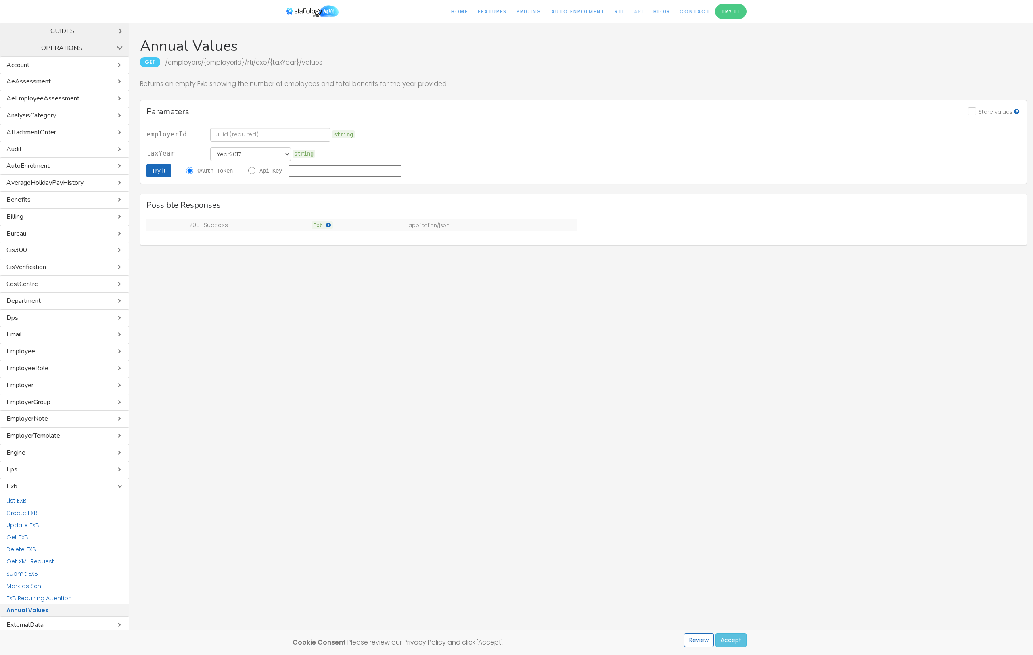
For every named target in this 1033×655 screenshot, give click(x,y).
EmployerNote (27, 418)
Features (492, 11)
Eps (11, 469)
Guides (62, 31)
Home (459, 11)
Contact (695, 11)
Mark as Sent (24, 586)
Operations (61, 48)
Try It (730, 11)
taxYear (160, 153)
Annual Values (27, 610)
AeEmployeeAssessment (42, 98)
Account (17, 64)
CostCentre (22, 284)
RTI (619, 11)
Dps (12, 317)
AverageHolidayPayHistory (45, 182)
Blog (661, 11)
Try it (159, 171)
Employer (19, 385)
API (639, 11)
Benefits (18, 199)
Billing (14, 216)
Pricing (529, 11)
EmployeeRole (27, 368)
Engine (15, 452)
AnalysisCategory (31, 115)
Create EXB (22, 513)
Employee (20, 351)
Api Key (270, 170)
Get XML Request (30, 561)
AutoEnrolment (28, 165)
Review (699, 640)
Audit (14, 149)
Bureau (16, 233)
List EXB (16, 500)
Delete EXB (21, 549)
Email (14, 334)
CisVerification (26, 267)
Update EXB (22, 525)
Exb (11, 486)
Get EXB (17, 537)
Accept (731, 640)
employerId (166, 134)
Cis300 (16, 250)
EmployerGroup (28, 402)
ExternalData (25, 624)
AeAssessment (28, 81)
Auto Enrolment (578, 11)
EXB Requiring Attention (39, 598)
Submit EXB (22, 573)
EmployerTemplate (33, 435)
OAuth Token (215, 170)
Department (23, 300)
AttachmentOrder (31, 132)
